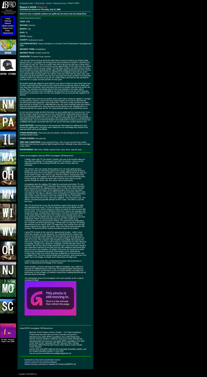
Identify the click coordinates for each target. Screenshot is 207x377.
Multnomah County (59, 3)
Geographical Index (26, 3)
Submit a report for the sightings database (41, 362)
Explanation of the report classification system (42, 360)
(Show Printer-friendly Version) (30, 18)
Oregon (49, 3)
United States (40, 3)
